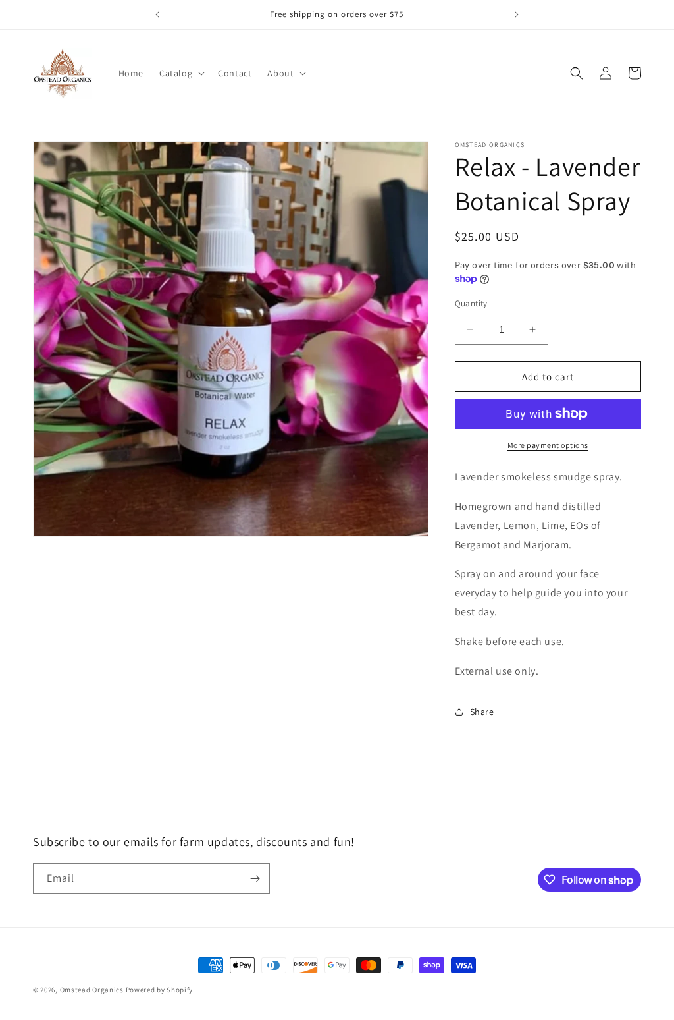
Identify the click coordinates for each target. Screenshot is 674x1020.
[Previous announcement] (157, 14)
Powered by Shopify (160, 989)
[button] (180, 73)
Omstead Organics (92, 989)
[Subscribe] (254, 878)
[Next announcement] (516, 14)
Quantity (471, 303)
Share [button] (482, 712)
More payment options (547, 445)
